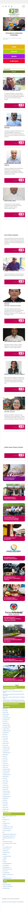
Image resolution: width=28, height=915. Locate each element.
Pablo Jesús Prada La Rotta (13, 447)
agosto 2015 (6, 798)
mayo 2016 (5, 782)
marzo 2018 (5, 741)
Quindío (14, 56)
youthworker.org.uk (7, 878)
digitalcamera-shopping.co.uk (9, 834)
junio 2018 (5, 736)
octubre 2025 (6, 719)
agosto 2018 (6, 732)
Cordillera (5, 825)
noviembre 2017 (6, 749)
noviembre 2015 (6, 792)
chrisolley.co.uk (6, 823)
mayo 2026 (5, 712)
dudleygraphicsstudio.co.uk (9, 836)
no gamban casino (7, 856)
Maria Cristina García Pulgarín (14, 374)
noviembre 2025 (6, 717)
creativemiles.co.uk (7, 828)
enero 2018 (5, 745)
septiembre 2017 (6, 752)
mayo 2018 (5, 738)
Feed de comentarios (7, 886)
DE (3, 832)
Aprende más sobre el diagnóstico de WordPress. (13, 901)
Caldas (14, 47)
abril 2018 (5, 739)
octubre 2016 (6, 772)
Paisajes (5, 858)
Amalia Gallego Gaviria (12, 90)
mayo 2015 (5, 803)
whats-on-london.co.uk (8, 874)
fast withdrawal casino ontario (9, 843)
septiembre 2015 (7, 796)
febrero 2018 (6, 743)
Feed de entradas (7, 884)
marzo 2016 (5, 785)
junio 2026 (5, 710)
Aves (4, 817)
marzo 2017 (5, 763)
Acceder (5, 882)
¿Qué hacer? (8, 38)
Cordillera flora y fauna (8, 826)
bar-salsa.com (6, 819)
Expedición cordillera (7, 841)
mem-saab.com (6, 848)
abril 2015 (5, 805)
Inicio (4, 38)
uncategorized (6, 872)
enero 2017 (5, 767)
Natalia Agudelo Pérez (12, 410)
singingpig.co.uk (6, 867)
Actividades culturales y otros (9, 815)
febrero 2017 (6, 765)
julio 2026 (5, 708)
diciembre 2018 (6, 725)
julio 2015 (5, 800)
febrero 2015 (6, 809)
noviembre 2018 (6, 727)
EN (3, 839)
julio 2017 (5, 756)
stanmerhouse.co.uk (7, 869)
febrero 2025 (6, 723)
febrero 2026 (6, 714)
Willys (4, 876)
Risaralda (14, 51)
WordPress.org (6, 888)
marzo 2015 (5, 807)
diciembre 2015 (6, 791)
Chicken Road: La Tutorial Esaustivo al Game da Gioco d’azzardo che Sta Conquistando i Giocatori (14, 700)
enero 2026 (5, 716)
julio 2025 (5, 721)
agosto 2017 (5, 754)
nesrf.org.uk (5, 850)
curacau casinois (6, 830)
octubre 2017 (6, 750)
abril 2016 (5, 783)
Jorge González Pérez (11, 271)
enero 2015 (5, 811)
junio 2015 (5, 802)
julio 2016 (5, 778)
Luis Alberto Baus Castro (12, 341)
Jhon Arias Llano (10, 201)
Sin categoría (6, 865)
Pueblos (5, 861)
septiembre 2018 (7, 730)
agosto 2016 (6, 776)
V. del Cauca (14, 61)
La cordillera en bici (7, 847)
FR (3, 845)
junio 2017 (5, 758)
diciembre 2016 (6, 769)
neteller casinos (6, 852)
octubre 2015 (6, 794)
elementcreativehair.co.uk (8, 837)
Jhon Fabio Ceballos (11, 235)
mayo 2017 (5, 760)
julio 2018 (5, 734)
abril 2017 (5, 761)
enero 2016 (5, 789)
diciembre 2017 (6, 747)
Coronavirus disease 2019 (8, 689)
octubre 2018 (6, 728)
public (4, 859)
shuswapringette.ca (7, 863)
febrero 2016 (6, 787)
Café (4, 821)
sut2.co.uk (5, 870)
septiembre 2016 (7, 774)
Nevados (5, 854)
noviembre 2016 (6, 771)
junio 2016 (5, 780)
